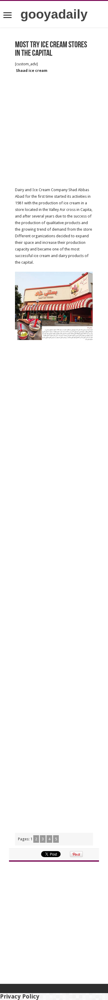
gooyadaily (54, 14)
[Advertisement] (54, 130)
